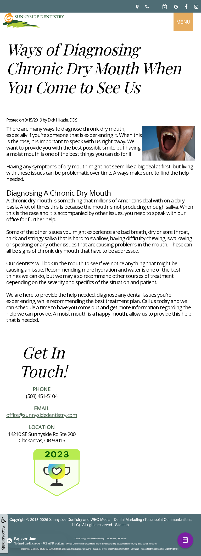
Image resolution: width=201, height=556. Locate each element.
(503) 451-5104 (41, 396)
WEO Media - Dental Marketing (116, 519)
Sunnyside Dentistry (65, 519)
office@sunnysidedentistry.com (41, 415)
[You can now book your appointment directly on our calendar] (156, 6)
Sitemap (122, 524)
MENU (183, 21)
